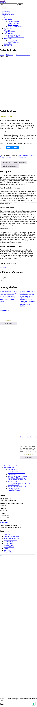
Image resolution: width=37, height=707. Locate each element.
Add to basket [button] (8, 323)
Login (2, 6)
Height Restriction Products (17, 486)
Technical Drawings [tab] (19, 162)
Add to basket (12, 147)
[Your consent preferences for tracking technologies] (33, 703)
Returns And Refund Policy (12, 538)
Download (3, 267)
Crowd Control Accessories (17, 480)
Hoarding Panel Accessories (21, 483)
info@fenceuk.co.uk (7, 15)
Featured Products (5, 157)
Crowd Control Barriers (16, 478)
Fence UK (3, 2)
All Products (9, 55)
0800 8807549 (5, 11)
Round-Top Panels (14, 488)
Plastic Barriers (13, 485)
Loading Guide (8, 541)
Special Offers (13, 469)
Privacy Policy (8, 552)
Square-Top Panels (14, 490)
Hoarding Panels (14, 481)
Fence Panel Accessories (23, 55)
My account (7, 550)
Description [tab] (6, 162)
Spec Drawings (8, 545)
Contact (6, 548)
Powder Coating (9, 543)
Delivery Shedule (9, 547)
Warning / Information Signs (17, 476)
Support (2, 1)
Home (2, 55)
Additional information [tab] (10, 166)
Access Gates (23, 155)
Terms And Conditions (10, 540)
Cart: (6, 8)
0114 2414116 (5, 13)
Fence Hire (7, 535)
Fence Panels (13, 471)
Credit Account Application (12, 536)
